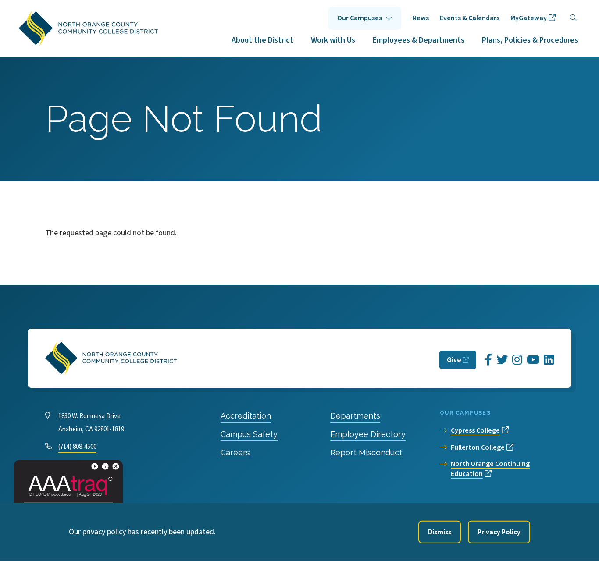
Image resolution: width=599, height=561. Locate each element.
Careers (235, 452)
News (420, 18)
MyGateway (528, 18)
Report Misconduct (366, 452)
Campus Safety (249, 434)
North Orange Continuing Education (490, 469)
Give (454, 359)
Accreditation (246, 415)
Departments (355, 415)
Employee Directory (368, 434)
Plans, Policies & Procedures (530, 40)
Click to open (364, 18)
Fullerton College (478, 447)
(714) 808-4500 (77, 446)
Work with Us (333, 40)
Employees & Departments (418, 40)
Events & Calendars (469, 18)
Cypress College (475, 430)
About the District (262, 40)
